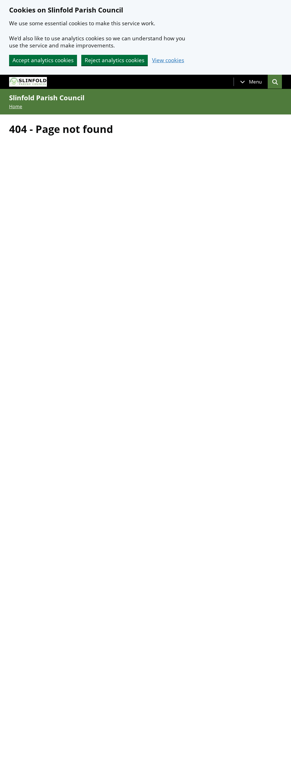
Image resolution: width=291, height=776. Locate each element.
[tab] (251, 82)
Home (15, 106)
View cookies (168, 60)
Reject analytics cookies (114, 60)
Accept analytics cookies (43, 60)
